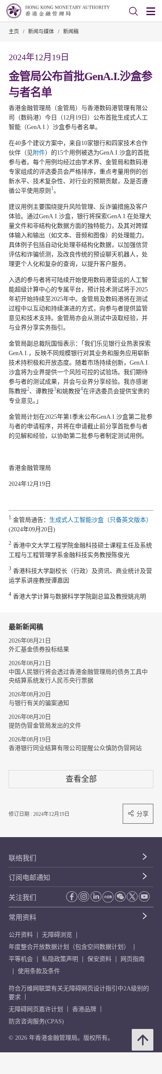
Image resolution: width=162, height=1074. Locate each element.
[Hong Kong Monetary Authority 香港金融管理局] (58, 10)
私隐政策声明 (60, 959)
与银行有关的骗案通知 (39, 703)
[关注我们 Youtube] (144, 896)
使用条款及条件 (39, 971)
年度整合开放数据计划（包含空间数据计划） (69, 947)
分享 (143, 813)
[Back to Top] (142, 1040)
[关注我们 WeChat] (120, 896)
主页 (14, 32)
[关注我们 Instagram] (83, 896)
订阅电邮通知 (29, 877)
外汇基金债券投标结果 (39, 649)
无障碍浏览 (57, 935)
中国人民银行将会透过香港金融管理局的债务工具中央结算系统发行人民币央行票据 (78, 676)
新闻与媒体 (41, 32)
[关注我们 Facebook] (71, 896)
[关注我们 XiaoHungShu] (108, 897)
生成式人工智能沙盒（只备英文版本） (100, 520)
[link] (133, 11)
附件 (39, 152)
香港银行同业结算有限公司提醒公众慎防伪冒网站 (75, 748)
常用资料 (22, 917)
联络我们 (22, 858)
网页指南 (133, 959)
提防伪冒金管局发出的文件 (45, 725)
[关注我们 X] (132, 896)
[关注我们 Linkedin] (96, 896)
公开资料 (21, 935)
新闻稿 (71, 32)
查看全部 (81, 778)
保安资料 (99, 959)
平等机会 (21, 959)
